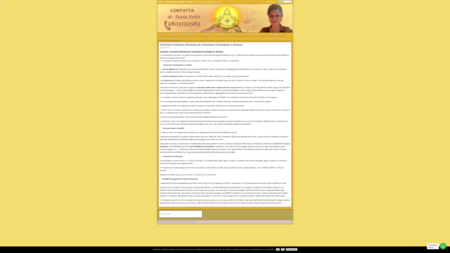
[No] (447, 250)
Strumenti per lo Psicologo (186, 203)
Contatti (163, 39)
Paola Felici (166, 48)
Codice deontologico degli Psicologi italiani (211, 200)
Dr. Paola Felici (271, 2)
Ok (278, 249)
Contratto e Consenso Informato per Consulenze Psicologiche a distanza (201, 44)
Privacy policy (291, 249)
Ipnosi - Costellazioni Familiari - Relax (175, 1)
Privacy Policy (166, 214)
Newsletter (174, 39)
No (283, 249)
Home (163, 34)
